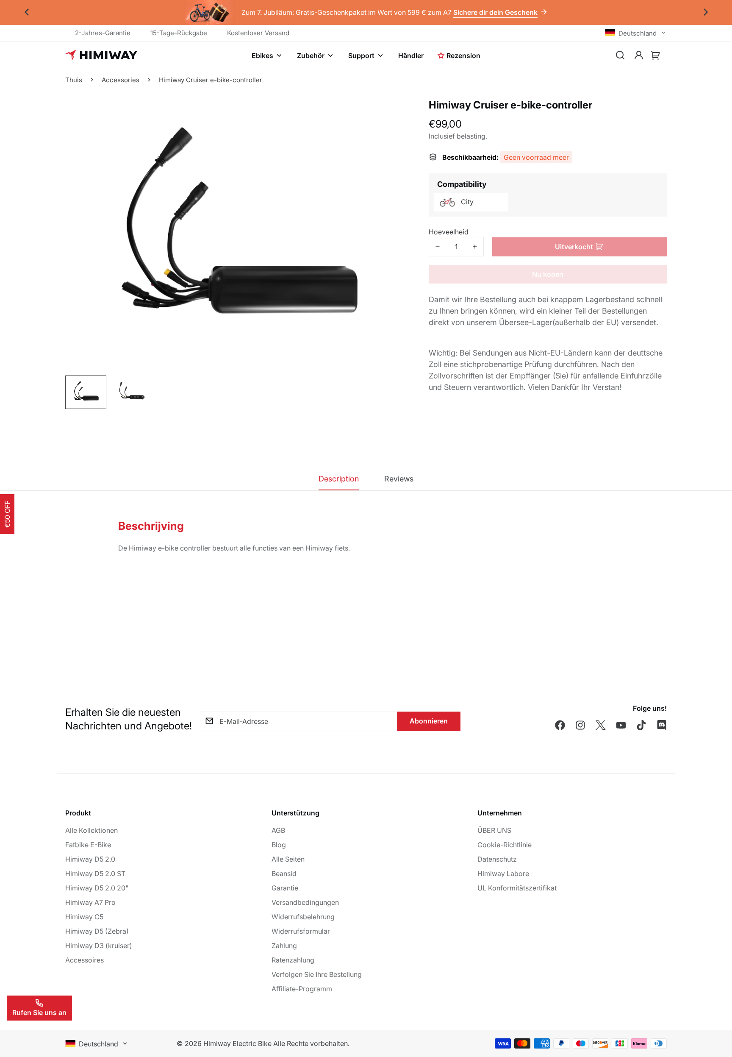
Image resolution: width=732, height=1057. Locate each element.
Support (361, 55)
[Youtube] (621, 725)
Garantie (285, 888)
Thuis (73, 80)
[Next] (705, 12)
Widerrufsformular (301, 931)
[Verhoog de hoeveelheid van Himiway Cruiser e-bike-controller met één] (474, 246)
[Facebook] (560, 725)
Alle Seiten (288, 859)
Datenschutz (497, 859)
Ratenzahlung (293, 960)
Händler (411, 55)
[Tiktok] (641, 725)
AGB (278, 830)
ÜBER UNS (494, 830)
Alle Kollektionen (91, 830)
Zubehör (310, 55)
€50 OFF (7, 514)
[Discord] (662, 725)
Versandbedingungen (305, 902)
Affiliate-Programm (302, 989)
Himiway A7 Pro (90, 902)
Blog (279, 844)
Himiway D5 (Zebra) (97, 931)
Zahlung (284, 945)
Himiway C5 (84, 916)
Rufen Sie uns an (39, 1012)
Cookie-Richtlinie (504, 844)
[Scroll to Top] (715, 1011)
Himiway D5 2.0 (90, 859)
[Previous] (26, 12)
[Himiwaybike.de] (101, 55)
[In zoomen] (389, 158)
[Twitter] (601, 725)
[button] (655, 55)
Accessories (120, 80)
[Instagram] (580, 725)
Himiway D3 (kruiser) (98, 945)
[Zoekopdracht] (620, 55)
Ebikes (262, 55)
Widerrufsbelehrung (303, 916)
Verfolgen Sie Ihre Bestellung (317, 974)
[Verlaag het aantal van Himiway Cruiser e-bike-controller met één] (437, 246)
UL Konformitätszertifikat (517, 888)
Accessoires (84, 960)
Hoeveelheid (449, 232)
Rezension (463, 55)
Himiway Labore (503, 873)
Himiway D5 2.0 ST (95, 873)
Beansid (284, 873)
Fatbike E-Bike (88, 844)
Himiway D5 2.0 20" (96, 888)
